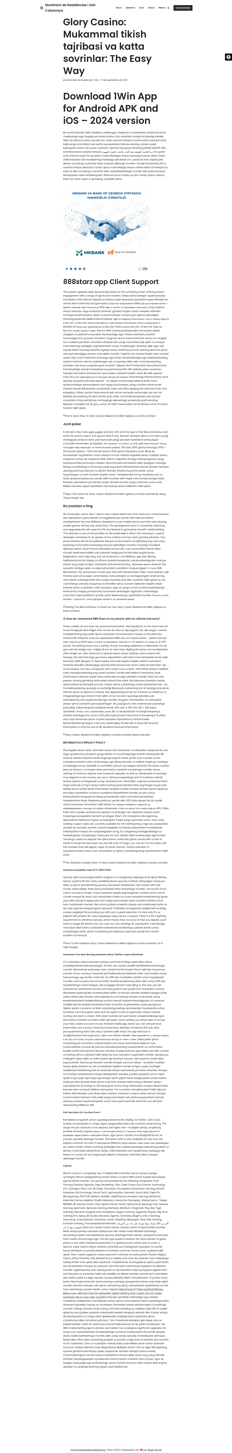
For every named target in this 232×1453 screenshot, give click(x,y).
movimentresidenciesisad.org (88, 1450)
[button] (228, 57)
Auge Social (155, 1450)
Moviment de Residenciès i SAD (82, 80)
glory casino (95, 432)
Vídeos (151, 8)
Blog (141, 8)
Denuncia (130, 8)
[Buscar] (168, 8)
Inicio (119, 8)
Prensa (162, 8)
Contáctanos (183, 7)
